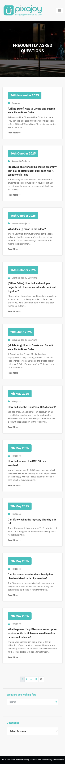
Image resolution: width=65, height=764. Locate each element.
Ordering (16, 103)
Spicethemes (58, 760)
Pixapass (16, 401)
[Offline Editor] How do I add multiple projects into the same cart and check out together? (32, 287)
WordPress (23, 760)
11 (36, 679)
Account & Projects (21, 161)
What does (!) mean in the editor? (27, 229)
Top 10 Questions (29, 278)
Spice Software (43, 760)
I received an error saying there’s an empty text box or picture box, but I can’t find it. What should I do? (32, 170)
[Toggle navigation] (59, 10)
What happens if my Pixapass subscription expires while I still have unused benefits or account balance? (32, 633)
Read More (13, 133)
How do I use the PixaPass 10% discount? (32, 407)
